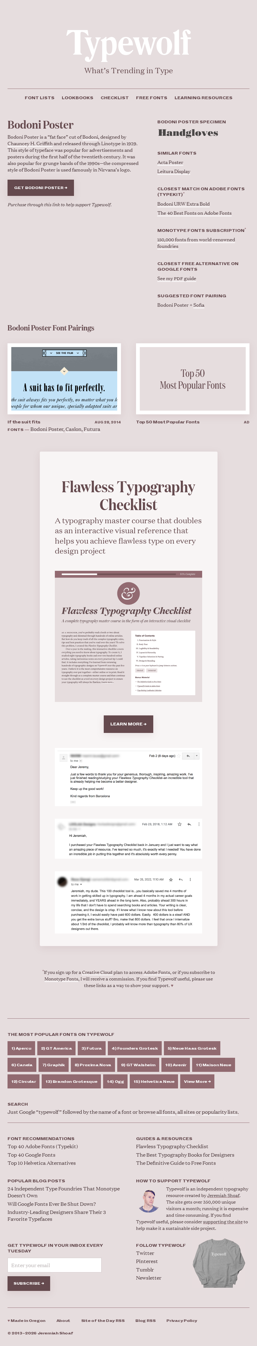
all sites (186, 1111)
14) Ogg (115, 1082)
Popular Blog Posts (36, 1181)
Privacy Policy (181, 1321)
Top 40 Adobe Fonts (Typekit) (43, 1146)
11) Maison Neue (213, 1065)
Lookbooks (77, 98)
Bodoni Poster (46, 428)
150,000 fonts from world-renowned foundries (196, 242)
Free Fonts (151, 98)
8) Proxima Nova (93, 1065)
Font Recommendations (41, 1139)
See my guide (176, 278)
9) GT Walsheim (138, 1065)
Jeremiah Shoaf (223, 1195)
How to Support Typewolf (173, 1181)
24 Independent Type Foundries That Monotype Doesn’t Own (64, 1192)
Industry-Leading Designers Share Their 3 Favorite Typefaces (57, 1215)
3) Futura (91, 1049)
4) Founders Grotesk (135, 1049)
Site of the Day (103, 1321)
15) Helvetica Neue (154, 1082)
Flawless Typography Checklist (172, 1146)
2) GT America (56, 1049)
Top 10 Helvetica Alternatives (42, 1162)
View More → (197, 1082)
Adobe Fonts (157, 972)
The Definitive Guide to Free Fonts (176, 1162)
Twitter (145, 1252)
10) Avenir (175, 1065)
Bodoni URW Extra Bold (183, 203)
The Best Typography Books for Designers (185, 1154)
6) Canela (22, 1065)
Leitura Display (173, 171)
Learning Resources (204, 98)
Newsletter (148, 1277)
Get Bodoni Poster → (40, 188)
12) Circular (23, 1082)
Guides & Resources (164, 1139)
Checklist (115, 98)
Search (18, 1104)
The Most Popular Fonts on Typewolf (61, 1034)
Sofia (198, 304)
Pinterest (147, 1261)
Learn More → (128, 724)
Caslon (73, 428)
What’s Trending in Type (128, 70)
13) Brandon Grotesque (71, 1082)
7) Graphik (53, 1065)
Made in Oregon (26, 1321)
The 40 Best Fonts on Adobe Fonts (194, 212)
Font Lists (40, 98)
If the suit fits (24, 422)
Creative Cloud (97, 972)
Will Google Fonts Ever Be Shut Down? (52, 1203)
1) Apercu (21, 1049)
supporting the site (223, 1221)
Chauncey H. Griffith (30, 143)
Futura (92, 428)
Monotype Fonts (61, 978)
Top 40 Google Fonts (31, 1154)
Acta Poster (170, 162)
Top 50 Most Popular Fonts (168, 422)
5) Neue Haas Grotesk (192, 1049)
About (63, 1321)
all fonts (165, 1111)
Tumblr (145, 1269)
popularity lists (220, 1111)
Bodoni (90, 136)
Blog (145, 1321)
